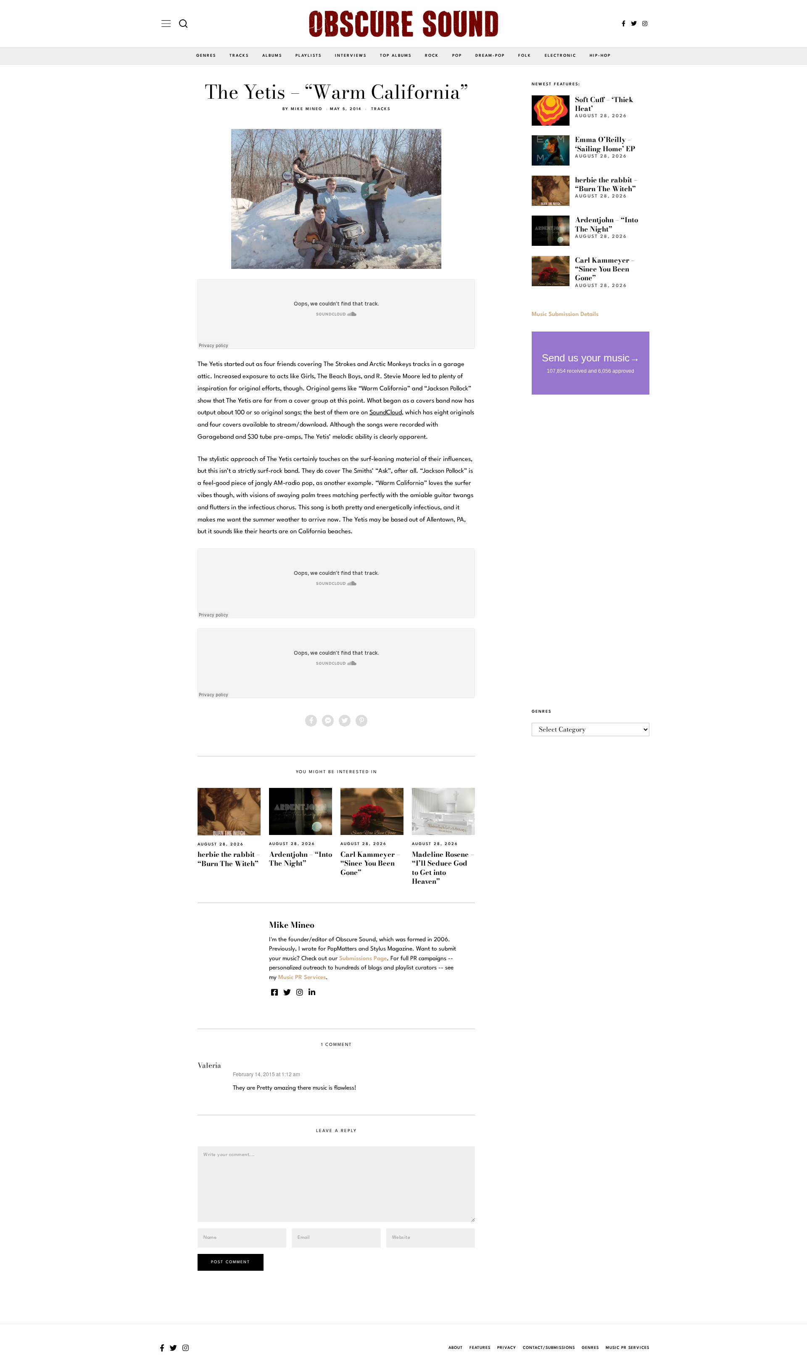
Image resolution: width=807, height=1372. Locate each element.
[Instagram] (644, 23)
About (455, 1348)
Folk (524, 56)
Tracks (239, 56)
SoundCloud (385, 413)
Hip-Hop (600, 56)
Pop (457, 56)
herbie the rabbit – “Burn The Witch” (229, 859)
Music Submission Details (565, 314)
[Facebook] (624, 23)
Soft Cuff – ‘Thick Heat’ (604, 104)
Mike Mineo (306, 109)
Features (480, 1348)
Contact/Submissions (549, 1348)
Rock (432, 56)
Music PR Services (627, 1348)
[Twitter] (634, 23)
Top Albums (395, 56)
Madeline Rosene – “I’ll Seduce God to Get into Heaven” (443, 868)
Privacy (506, 1348)
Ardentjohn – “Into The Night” (300, 859)
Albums (272, 56)
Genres (206, 56)
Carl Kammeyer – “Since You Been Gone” (370, 863)
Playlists (308, 56)
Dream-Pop (490, 56)
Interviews (351, 56)
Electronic (560, 56)
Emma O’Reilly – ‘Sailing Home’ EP (605, 144)
